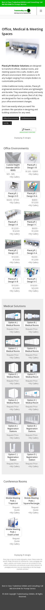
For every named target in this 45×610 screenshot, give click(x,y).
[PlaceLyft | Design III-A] (32, 187)
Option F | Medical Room (32, 375)
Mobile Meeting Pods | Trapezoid (13, 501)
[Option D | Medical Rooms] (32, 342)
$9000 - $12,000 (35, 229)
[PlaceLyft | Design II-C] (32, 272)
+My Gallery (14, 177)
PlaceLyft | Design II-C (32, 280)
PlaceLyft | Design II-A (32, 251)
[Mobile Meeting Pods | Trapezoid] (13, 491)
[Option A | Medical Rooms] (13, 316)
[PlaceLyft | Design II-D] (13, 187)
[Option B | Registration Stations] (32, 419)
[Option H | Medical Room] (32, 393)
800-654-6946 (6, 4)
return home (32, 132)
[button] (7, 123)
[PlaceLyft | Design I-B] (32, 158)
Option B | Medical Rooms (32, 323)
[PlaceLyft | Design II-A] (32, 244)
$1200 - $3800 (32, 171)
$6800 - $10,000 (35, 201)
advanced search (24, 132)
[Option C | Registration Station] (13, 448)
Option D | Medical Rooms (32, 349)
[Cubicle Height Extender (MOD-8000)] (13, 158)
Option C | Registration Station (13, 457)
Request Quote (16, 508)
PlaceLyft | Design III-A (32, 194)
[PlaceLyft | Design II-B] (13, 272)
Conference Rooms (28, 118)
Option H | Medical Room (32, 401)
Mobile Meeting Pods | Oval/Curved (13, 532)
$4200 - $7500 (13, 200)
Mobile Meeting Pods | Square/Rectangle (31, 501)
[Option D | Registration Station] (32, 448)
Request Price (12, 329)
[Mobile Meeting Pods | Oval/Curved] (13, 522)
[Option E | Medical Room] (13, 367)
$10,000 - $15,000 (16, 286)
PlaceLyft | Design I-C (32, 223)
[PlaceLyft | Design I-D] (13, 244)
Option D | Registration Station (32, 457)
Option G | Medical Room (13, 401)
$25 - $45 (11, 174)
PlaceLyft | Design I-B (32, 166)
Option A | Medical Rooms (13, 323)
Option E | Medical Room (13, 375)
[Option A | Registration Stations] (13, 419)
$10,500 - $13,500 (16, 258)
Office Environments (10, 118)
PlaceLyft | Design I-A (13, 223)
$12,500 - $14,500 (16, 229)
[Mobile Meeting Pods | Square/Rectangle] (32, 491)
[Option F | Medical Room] (32, 367)
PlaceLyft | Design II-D (13, 194)
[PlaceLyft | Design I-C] (32, 215)
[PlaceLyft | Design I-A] (13, 215)
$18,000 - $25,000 (34, 286)
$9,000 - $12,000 (35, 258)
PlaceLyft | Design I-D (13, 251)
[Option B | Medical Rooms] (32, 316)
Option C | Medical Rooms (13, 349)
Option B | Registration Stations (32, 429)
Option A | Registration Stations (13, 429)
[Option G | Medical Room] (13, 393)
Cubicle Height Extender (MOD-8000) (13, 168)
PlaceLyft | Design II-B (13, 280)
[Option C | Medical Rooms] (13, 342)
